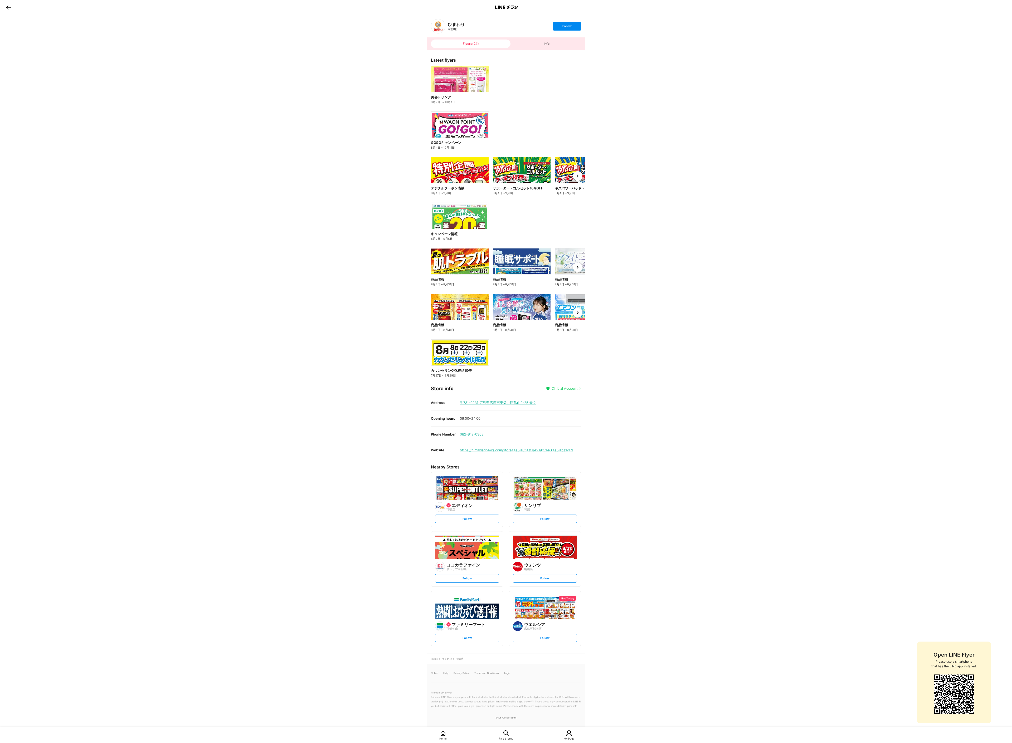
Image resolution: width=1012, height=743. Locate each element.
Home (443, 738)
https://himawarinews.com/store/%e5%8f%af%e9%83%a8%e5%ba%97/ (516, 450)
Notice (434, 673)
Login (507, 673)
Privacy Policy (461, 673)
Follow (567, 27)
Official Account (565, 388)
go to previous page (8, 7)
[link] (438, 26)
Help (445, 673)
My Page (569, 738)
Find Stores (506, 738)
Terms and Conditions (486, 673)
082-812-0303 (472, 434)
